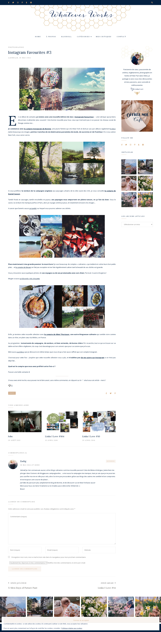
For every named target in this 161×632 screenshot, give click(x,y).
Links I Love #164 (54, 436)
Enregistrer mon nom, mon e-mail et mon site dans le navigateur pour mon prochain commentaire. (49, 557)
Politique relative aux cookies (71, 628)
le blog (112, 129)
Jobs (10, 436)
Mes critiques (103, 36)
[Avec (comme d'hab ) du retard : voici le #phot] (128, 199)
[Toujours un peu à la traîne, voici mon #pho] (145, 199)
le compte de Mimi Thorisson (56, 334)
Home (38, 36)
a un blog (20, 352)
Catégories (83, 36)
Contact (121, 36)
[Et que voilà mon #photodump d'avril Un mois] (145, 183)
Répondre (111, 461)
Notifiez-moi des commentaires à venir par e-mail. (66, 563)
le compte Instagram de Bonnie (37, 129)
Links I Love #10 (91, 436)
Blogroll (66, 36)
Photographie (16, 47)
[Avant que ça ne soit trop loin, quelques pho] (145, 166)
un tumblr (33, 208)
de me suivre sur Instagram (92, 357)
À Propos (51, 36)
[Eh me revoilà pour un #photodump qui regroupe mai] (128, 183)
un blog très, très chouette (30, 278)
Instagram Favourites (84, 117)
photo (11, 393)
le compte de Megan (23, 267)
